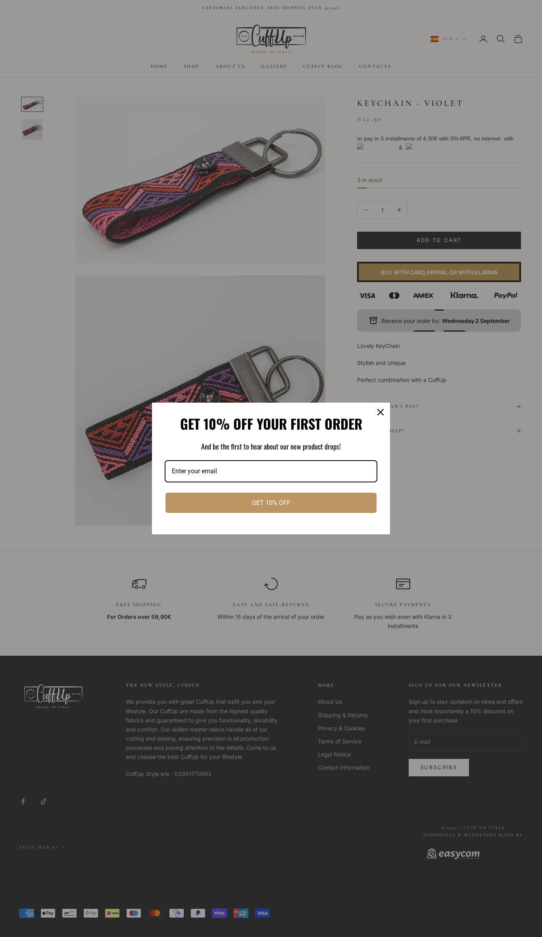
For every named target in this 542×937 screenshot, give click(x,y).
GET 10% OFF (271, 503)
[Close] (380, 412)
